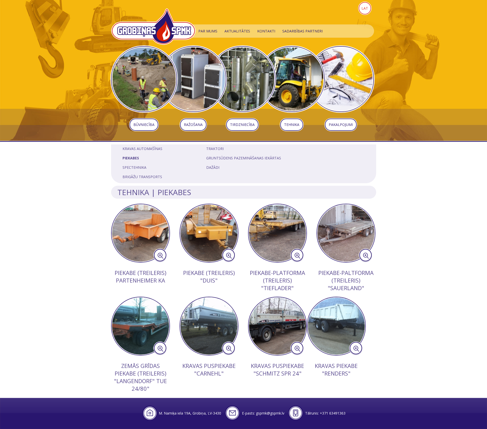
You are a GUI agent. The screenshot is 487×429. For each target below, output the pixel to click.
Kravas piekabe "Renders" (336, 369)
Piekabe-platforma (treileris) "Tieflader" (277, 280)
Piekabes (131, 158)
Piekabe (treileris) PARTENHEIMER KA (140, 276)
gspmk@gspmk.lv (270, 413)
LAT (364, 8)
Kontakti (266, 31)
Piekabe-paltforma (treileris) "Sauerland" (346, 280)
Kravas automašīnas (142, 148)
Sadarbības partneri (302, 31)
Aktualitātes (237, 31)
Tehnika (133, 192)
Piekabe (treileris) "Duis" (209, 276)
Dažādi (212, 167)
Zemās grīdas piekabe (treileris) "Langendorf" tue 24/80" (140, 377)
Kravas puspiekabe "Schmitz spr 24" (277, 369)
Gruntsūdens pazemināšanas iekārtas (243, 158)
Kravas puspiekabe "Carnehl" (209, 369)
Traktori (215, 148)
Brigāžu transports (142, 176)
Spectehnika (134, 167)
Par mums (207, 31)
